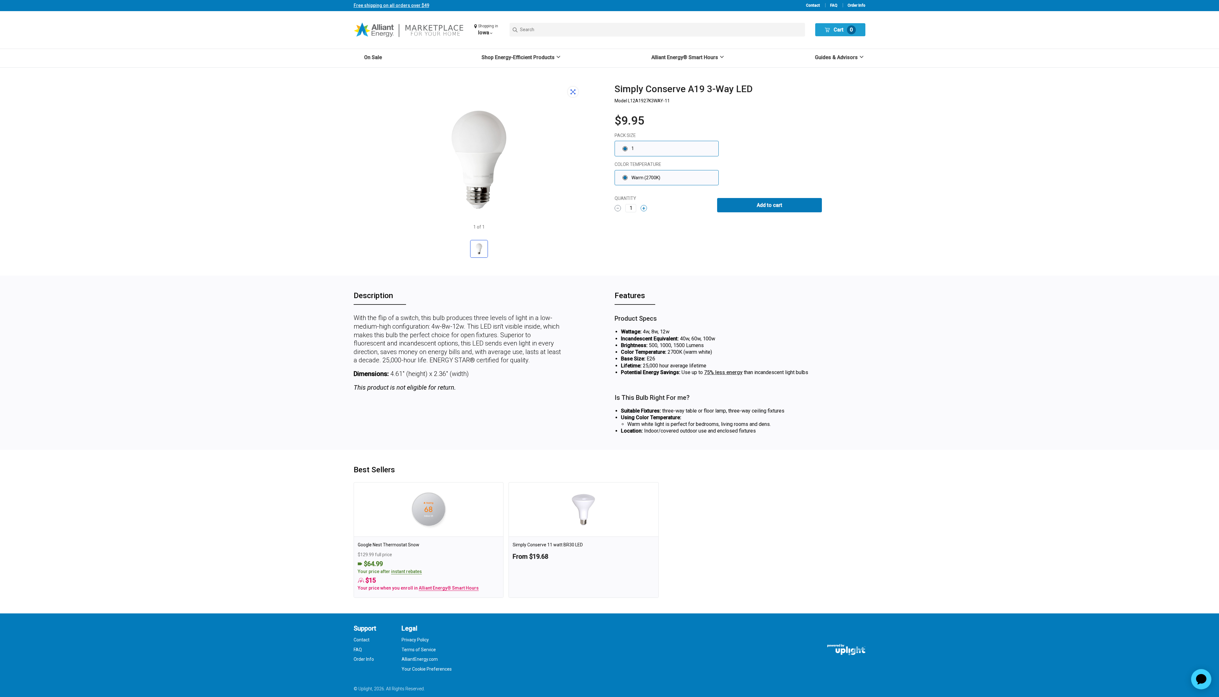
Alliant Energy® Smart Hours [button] (449, 588)
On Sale (373, 57)
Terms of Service (419, 649)
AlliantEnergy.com (420, 659)
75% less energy (723, 372)
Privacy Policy (415, 639)
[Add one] (644, 208)
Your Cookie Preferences (427, 669)
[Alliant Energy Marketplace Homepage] (409, 30)
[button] (486, 30)
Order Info (856, 5)
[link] (429, 540)
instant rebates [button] (406, 571)
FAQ (833, 5)
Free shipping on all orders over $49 (391, 5)
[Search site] (657, 30)
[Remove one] (618, 208)
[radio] (667, 148)
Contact (813, 5)
